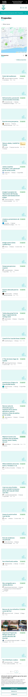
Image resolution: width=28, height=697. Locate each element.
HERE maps (24, 52)
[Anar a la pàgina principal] (10, 7)
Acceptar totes (14, 688)
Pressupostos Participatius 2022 (9, 13)
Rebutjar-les (14, 691)
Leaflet (18, 52)
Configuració (14, 694)
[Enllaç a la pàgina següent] (16, 672)
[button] (6, 44)
